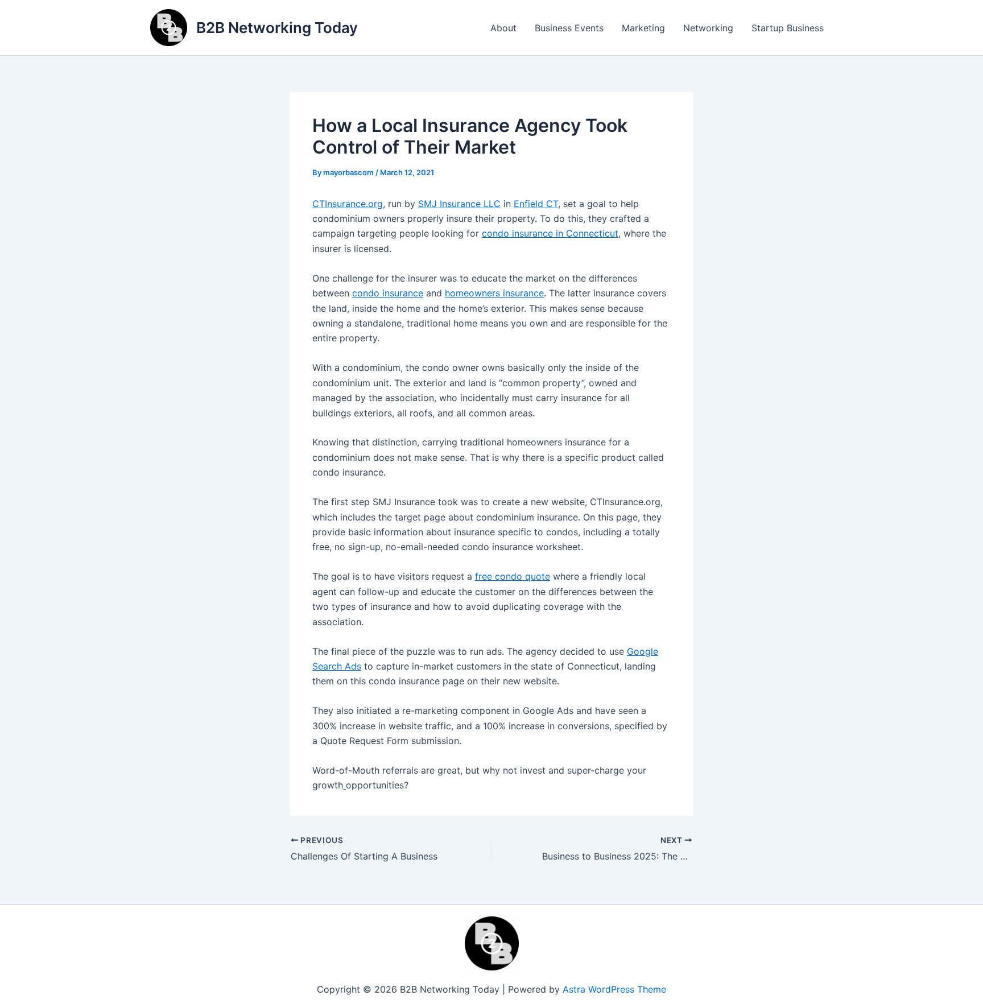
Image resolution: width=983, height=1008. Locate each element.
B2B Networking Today (277, 27)
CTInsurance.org (347, 203)
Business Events (569, 28)
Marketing (643, 28)
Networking (708, 28)
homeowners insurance (494, 293)
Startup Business (787, 28)
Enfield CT (536, 203)
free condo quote (512, 576)
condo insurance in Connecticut (550, 233)
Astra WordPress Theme (614, 989)
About (503, 28)
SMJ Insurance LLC (459, 203)
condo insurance (387, 293)
